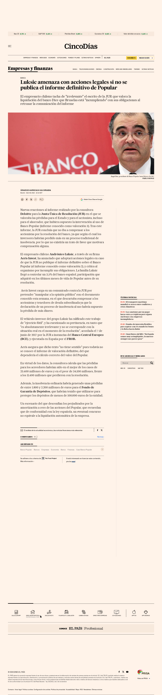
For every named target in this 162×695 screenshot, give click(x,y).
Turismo (137, 69)
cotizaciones (116, 615)
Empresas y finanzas (30, 58)
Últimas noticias (87, 58)
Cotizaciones (61, 58)
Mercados (43, 58)
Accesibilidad (70, 689)
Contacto (11, 689)
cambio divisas (83, 615)
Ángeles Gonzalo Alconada (35, 190)
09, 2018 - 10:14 (34, 193)
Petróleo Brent (70, 34)
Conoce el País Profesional (81, 628)
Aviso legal (18, 689)
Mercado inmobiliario (124, 69)
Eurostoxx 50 (99, 34)
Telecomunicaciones (86, 69)
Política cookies (28, 689)
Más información (26, 461)
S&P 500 (41, 34)
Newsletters (87, 689)
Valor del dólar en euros (132, 34)
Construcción (109, 69)
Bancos (36, 450)
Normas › (100, 437)
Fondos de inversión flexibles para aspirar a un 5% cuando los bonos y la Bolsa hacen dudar (137, 326)
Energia (99, 69)
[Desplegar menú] (10, 46)
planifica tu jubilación (66, 615)
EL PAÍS (106, 57)
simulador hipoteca (32, 615)
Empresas (45, 450)
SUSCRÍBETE (131, 58)
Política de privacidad (58, 689)
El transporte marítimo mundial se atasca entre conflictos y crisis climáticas (136, 304)
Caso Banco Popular (84, 450)
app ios (134, 615)
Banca (75, 69)
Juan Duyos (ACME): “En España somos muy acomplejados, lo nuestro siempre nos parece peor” (137, 336)
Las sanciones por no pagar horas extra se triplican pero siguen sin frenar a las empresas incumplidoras (136, 315)
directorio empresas (100, 615)
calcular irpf (16, 615)
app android (146, 615)
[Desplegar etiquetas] (102, 449)
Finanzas (71, 450)
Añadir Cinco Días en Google (93, 199)
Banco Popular (26, 450)
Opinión (97, 58)
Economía (51, 58)
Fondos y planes (74, 58)
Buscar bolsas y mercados (132, 356)
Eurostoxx (131, 368)
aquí (73, 461)
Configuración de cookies (42, 689)
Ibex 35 (16, 34)
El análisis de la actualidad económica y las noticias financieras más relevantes (53, 430)
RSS (81, 689)
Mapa (77, 689)
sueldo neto (49, 615)
